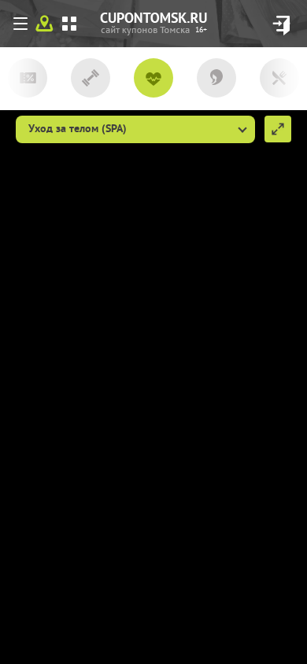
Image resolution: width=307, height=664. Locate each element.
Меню (23, 27)
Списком (69, 23)
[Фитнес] (90, 81)
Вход (281, 25)
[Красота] (216, 81)
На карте (44, 23)
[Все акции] (27, 81)
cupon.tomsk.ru (201, 30)
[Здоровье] (153, 81)
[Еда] (279, 81)
